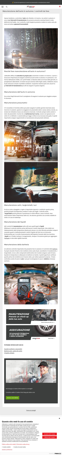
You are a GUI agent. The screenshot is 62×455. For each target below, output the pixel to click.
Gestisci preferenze (7, 449)
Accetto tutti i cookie (49, 434)
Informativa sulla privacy (23, 444)
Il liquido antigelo (9, 353)
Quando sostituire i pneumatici (13, 349)
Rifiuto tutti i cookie (50, 437)
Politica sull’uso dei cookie (9, 444)
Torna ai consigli (31, 410)
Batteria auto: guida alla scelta (13, 351)
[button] (6, 7)
